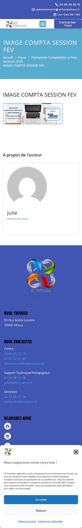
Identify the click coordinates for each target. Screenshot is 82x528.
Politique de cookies (27, 521)
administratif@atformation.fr (24, 364)
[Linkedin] (7, 436)
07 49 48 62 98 (15, 378)
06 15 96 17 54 (15, 397)
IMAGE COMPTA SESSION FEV (39, 94)
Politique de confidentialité (50, 521)
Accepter (41, 499)
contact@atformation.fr (20, 402)
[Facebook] (7, 426)
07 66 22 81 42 (15, 359)
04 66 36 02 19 (15, 354)
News (22, 57)
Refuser (41, 510)
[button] (76, 452)
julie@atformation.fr (18, 383)
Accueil (8, 57)
